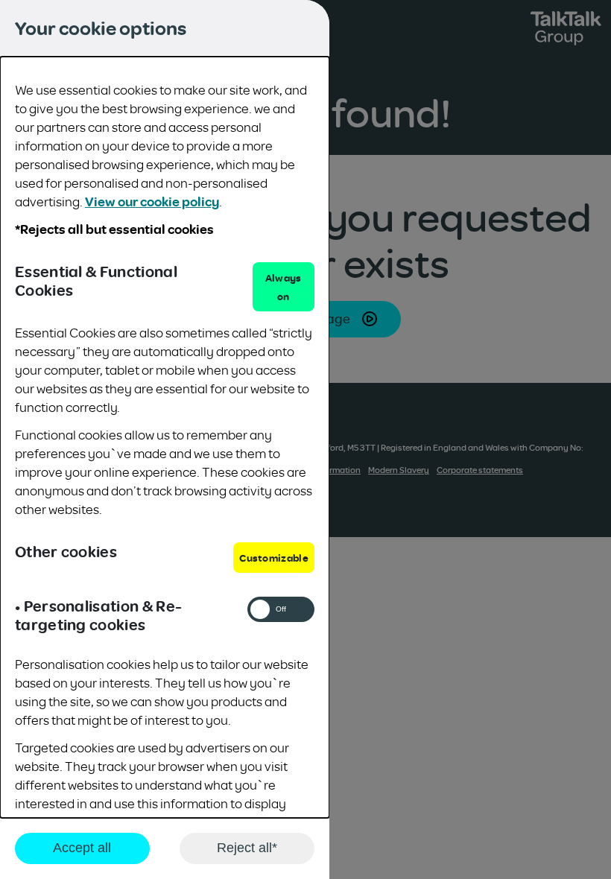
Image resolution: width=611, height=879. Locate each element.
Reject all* (247, 847)
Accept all (82, 847)
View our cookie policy (152, 201)
